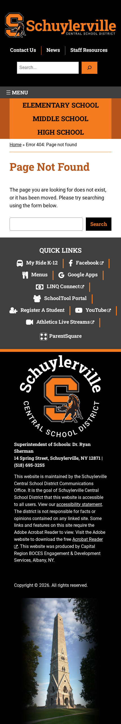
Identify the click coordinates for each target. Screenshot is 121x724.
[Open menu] (16, 92)
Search (98, 224)
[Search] (89, 68)
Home (15, 144)
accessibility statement (79, 504)
